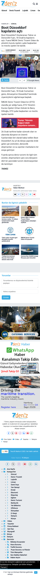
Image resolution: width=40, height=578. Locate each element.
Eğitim (13, 498)
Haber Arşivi (15, 557)
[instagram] (19, 464)
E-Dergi (13, 513)
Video (17, 439)
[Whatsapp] (31, 433)
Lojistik (25, 10)
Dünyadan (14, 511)
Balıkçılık (14, 503)
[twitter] (13, 464)
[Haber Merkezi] (7, 189)
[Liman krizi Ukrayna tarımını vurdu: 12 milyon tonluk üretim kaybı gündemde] (10, 211)
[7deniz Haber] (9, 3)
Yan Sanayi (15, 487)
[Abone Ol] (33, 80)
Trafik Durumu (16, 547)
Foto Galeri (7, 439)
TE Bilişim (25, 458)
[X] (12, 433)
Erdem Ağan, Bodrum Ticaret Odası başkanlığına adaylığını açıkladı (28, 220)
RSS (5, 451)
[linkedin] (36, 464)
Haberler (5, 24)
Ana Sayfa (11, 469)
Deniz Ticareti (14, 10)
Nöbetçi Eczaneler (17, 542)
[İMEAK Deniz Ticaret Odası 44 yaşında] (29, 231)
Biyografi (11, 531)
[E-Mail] (15, 194)
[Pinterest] (16, 433)
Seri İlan (10, 529)
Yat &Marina (15, 505)
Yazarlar (25, 439)
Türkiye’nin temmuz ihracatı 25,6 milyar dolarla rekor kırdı (8, 257)
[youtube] (24, 464)
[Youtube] (34, 194)
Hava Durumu (15, 545)
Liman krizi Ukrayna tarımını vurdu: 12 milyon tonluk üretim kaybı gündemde (10, 220)
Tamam (4, 567)
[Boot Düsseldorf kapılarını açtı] (20, 66)
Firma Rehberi (12, 526)
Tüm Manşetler (16, 552)
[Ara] (34, 4)
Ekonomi (14, 492)
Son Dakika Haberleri (18, 555)
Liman (32, 10)
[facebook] (7, 464)
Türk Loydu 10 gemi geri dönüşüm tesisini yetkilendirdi (9, 239)
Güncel (4, 10)
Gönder (6, 297)
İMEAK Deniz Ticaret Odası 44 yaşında (27, 238)
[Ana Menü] (37, 4)
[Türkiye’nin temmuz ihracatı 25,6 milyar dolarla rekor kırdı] (10, 250)
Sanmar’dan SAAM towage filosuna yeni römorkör (29, 257)
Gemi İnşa (14, 485)
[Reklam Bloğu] (20, 323)
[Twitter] (22, 194)
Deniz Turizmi (16, 500)
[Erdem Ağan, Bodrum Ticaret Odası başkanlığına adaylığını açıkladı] (29, 211)
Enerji (12, 490)
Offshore (14, 508)
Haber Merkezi (18, 188)
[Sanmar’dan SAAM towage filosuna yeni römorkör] (29, 250)
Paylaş (6, 80)
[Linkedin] (30, 194)
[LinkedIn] (24, 433)
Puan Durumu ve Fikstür (20, 550)
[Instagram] (26, 194)
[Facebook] (19, 194)
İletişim (34, 439)
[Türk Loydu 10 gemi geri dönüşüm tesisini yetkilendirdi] (10, 231)
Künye (5, 442)
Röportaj (14, 495)
